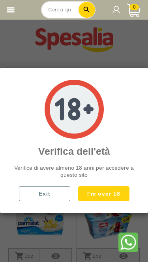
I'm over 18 (103, 194)
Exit (45, 194)
